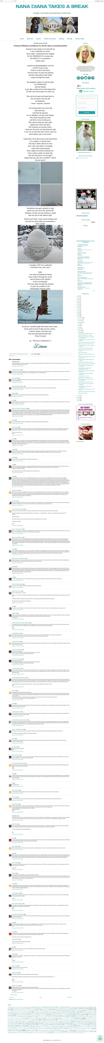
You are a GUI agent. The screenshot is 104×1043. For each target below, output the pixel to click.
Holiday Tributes (35, 1019)
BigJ (42, 1009)
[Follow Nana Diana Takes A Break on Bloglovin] (82, 216)
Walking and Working (81, 268)
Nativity (44, 1023)
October (80, 320)
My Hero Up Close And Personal (28, 1023)
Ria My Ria (36, 1027)
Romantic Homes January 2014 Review (85, 362)
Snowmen (18, 1028)
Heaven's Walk (15, 862)
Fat (19, 1015)
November (80, 319)
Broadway (9, 1010)
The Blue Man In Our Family (83, 376)
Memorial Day (58, 1022)
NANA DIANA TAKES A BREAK (52, 6)
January (80, 332)
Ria (32, 1027)
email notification (34, 1014)
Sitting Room (13, 1028)
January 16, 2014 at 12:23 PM (17, 645)
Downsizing (93, 1013)
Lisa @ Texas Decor (16, 641)
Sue (13, 464)
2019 (78, 307)
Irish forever (87, 1019)
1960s (9, 1007)
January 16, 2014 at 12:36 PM (17, 655)
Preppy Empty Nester (16, 711)
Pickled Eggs (67, 1024)
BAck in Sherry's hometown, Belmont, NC (85, 249)
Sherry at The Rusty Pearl (17, 529)
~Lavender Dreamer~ (16, 668)
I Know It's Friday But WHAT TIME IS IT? (85, 333)
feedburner (29, 1015)
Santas (67, 1027)
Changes (53, 1010)
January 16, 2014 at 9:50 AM (17, 609)
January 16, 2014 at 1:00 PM (17, 699)
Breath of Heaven (85, 1009)
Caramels (38, 1010)
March (79, 328)
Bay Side (72, 1008)
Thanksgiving (71, 1030)
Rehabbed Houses (11, 1027)
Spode (26, 1028)
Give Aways (87, 1016)
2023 (78, 301)
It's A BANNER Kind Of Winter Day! (84, 377)
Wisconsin (56, 1032)
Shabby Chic (82, 1027)
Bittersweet (57, 1009)
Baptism (62, 1008)
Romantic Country (49, 1027)
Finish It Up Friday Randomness (53, 1015)
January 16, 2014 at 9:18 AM (17, 554)
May (79, 325)
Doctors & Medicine (82, 1013)
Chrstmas (23, 1012)
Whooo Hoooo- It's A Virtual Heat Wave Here (86, 363)
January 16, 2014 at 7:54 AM (17, 445)
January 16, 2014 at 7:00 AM (17, 396)
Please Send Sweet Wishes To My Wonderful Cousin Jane (84, 369)
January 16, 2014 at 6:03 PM (17, 800)
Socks (22, 1028)
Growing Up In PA (40, 1018)
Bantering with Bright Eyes (55, 1008)
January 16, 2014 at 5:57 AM (17, 366)
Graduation (19, 1018)
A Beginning (29, 1007)
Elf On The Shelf (26, 1014)
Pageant (13, 1024)
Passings (21, 1024)
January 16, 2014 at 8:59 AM (17, 533)
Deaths (56, 1013)
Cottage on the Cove (91, 1012)
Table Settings (48, 1030)
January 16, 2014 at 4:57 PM (17, 770)
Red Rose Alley (15, 972)
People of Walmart (32, 1024)
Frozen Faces (33, 1016)
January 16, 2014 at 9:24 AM (17, 562)
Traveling (62, 1031)
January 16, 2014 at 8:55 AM (17, 525)
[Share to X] (37, 354)
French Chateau (78, 1015)
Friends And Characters (23, 1016)
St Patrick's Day (44, 1028)
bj (12, 783)
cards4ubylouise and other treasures (19, 720)
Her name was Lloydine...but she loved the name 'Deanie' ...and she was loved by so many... (85, 273)
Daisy (46, 1013)
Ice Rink (69, 1019)
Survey (90, 1028)
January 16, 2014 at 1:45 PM (17, 716)
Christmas (80, 1010)
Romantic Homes (57, 1027)
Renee (13, 931)
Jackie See (14, 500)
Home (22, 39)
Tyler (77, 1031)
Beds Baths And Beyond (17, 1009)
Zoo (82, 1032)
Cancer (34, 1010)
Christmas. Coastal (17, 1012)
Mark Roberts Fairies (19, 1022)
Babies (37, 1008)
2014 (78, 315)
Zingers (79, 1032)
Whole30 (42, 1032)
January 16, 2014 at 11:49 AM (17, 637)
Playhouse (72, 1024)
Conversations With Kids (64, 1012)
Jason (95, 1019)
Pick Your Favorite (46, 1024)
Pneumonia (78, 1024)
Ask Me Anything (25, 1008)
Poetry (86, 1024)
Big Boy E (38, 1009)
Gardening (70, 1016)
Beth (13, 400)
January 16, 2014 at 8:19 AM (17, 486)
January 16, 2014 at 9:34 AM (17, 573)
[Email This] (34, 354)
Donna (13, 549)
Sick (86, 1027)
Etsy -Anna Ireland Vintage (55, 1014)
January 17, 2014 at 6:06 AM (17, 950)
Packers (9, 1024)
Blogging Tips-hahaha (64, 1009)
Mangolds (9, 1022)
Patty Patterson (15, 490)
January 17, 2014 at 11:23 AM (17, 962)
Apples (9, 1008)
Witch (60, 1032)
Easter (13, 1014)
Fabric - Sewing (70, 1014)
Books (70, 1009)
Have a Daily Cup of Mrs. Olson (18, 763)
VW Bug (24, 1032)
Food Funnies (71, 1015)
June (79, 323)
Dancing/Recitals (51, 1013)
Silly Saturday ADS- (92, 1027)
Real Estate (71, 1025)
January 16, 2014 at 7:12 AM (17, 404)
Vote (21, 1032)
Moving (91, 1022)
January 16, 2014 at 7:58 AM (17, 453)
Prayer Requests (11, 1025)
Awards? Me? (31, 1008)
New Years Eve (75, 1023)
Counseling (14, 1013)
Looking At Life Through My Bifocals (85, 282)
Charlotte (14, 873)
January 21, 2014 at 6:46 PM (17, 992)
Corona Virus (84, 1012)
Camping (22, 1010)
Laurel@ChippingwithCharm (17, 386)
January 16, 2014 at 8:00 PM (17, 849)
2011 (78, 399)
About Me (30, 39)
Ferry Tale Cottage (35, 1015)
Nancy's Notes (15, 427)
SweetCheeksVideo (41, 1030)
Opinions (93, 1023)
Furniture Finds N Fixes (61, 1016)
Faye (13, 853)
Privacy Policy (79, 39)
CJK (30, 1012)
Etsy (48, 1014)
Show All (94, 290)
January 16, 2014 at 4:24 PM (17, 743)
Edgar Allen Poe (18, 1014)
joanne (13, 738)
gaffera (51, 1040)
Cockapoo (35, 1012)
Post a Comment (14, 994)
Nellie (13, 773)
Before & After (25, 1009)
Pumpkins (44, 1025)
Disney (76, 1013)
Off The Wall (87, 1023)
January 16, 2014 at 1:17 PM (17, 708)
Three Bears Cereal (36, 1031)
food (66, 1015)
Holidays (43, 1019)
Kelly (13, 476)
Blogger (59, 1040)
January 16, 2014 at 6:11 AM (17, 374)
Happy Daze (78, 1018)
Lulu (71, 1021)
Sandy (64, 1027)
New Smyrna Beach (56, 1023)
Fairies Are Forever (50, 39)
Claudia (13, 954)
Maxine (29, 1022)
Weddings (28, 1032)
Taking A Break (55, 1030)
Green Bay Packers (32, 1018)
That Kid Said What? (79, 1030)
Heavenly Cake (27, 1019)
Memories (64, 1022)
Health (19, 1019)
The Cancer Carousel (88, 1030)
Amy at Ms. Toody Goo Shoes (18, 914)
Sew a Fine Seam (15, 790)
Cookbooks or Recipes (75, 1012)
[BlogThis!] (35, 354)
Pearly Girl (26, 1024)
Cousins (27, 1013)
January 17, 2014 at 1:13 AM (17, 943)
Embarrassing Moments (42, 1014)
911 (24, 1007)
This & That (30, 1031)
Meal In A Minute (49, 1022)
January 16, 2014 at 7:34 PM (17, 842)
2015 (78, 314)
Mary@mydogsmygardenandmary (19, 677)
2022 (78, 302)
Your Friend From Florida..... (83, 244)
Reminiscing (22, 1027)
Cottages (9, 1013)
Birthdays (51, 1009)
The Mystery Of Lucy (23, 1031)
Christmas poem (10, 1012)
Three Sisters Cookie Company (46, 1031)
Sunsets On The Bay (80, 1028)
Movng (95, 1022)
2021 (78, 304)
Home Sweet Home (51, 1019)
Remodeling (28, 1027)
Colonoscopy (40, 1012)
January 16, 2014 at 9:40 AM (17, 580)
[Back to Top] (100, 1038)
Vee (13, 577)
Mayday (37, 1022)
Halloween (57, 1018)
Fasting (17, 1015)
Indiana (73, 1019)
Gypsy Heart (14, 824)
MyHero (39, 1023)
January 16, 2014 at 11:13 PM (17, 928)
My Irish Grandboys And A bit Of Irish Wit (85, 343)
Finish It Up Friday (43, 1015)
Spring (38, 1028)
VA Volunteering (81, 1031)
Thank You (65, 1030)
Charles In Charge (61, 1010)
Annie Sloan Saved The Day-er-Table (85, 348)
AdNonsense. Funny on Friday (38, 1007)
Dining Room (71, 1013)
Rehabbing (17, 1027)
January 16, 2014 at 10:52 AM (17, 629)
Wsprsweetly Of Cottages (17, 903)
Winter (13, 355)
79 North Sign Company (19, 1007)
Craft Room (41, 1013)
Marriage (25, 1022)
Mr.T (9, 1023)
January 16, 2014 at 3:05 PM (17, 734)
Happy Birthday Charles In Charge (67, 1018)
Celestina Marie (15, 804)
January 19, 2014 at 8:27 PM (17, 981)
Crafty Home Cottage (82, 252)
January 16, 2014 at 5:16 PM (17, 779)
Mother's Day (86, 1022)
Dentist (60, 1013)
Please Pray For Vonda (82, 352)
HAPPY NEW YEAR (89, 1018)
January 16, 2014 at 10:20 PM (17, 918)
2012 (78, 397)
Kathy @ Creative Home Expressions (19, 408)
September (80, 322)
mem (54, 1022)
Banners (48, 1008)
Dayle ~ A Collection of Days (17, 729)
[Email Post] (32, 353)
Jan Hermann (14, 378)
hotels (59, 1019)
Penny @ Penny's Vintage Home (18, 558)
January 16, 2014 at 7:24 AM (17, 435)
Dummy (9, 1014)
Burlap (13, 1010)
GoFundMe (9, 1018)
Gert (13, 838)
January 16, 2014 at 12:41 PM (17, 674)
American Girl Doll (72, 1007)
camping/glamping (28, 1010)
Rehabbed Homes (92, 1025)
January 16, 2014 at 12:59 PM (17, 686)
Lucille (13, 883)
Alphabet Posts (64, 1007)
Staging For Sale (51, 1028)
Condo (45, 1012)
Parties (17, 1024)
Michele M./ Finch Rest (16, 591)
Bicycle (34, 1009)
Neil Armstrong (49, 1023)
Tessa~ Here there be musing (18, 509)
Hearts (23, 1019)
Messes (68, 1022)
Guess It (47, 1018)
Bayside (77, 1008)
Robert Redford (42, 1027)
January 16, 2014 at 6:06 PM (17, 812)
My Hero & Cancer (15, 1023)
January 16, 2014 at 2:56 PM (17, 725)
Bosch (74, 1009)
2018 (78, 309)
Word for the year (65, 1032)
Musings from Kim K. (16, 369)
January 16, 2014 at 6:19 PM (17, 834)
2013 (78, 395)
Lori (13, 947)
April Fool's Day (14, 1008)
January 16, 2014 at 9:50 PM (17, 910)
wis (53, 1032)
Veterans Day (16, 1032)
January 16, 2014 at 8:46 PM (17, 869)
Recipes (61, 39)
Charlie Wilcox (70, 1010)
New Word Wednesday (66, 1023)
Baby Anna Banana (42, 1008)
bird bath (46, 1009)
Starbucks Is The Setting (61, 1028)
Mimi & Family (76, 1022)
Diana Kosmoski (65, 1013)
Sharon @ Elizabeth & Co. (17, 537)
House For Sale (64, 1019)
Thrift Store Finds (56, 1031)
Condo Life (57, 1012)
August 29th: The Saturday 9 (82, 245)
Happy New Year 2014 (82, 393)
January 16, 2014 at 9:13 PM (17, 889)
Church (27, 1012)
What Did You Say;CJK (35, 1032)
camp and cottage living (17, 649)
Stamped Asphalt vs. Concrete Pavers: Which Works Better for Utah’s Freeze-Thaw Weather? (85, 263)
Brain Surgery (78, 1009)
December (80, 317)
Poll (90, 1024)
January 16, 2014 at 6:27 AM (17, 382)
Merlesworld (14, 746)
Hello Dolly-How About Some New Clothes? (86, 391)
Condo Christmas (51, 1012)
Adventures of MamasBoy (51, 1007)
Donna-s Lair (14, 965)
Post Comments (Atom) (18, 999)
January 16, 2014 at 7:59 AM (17, 460)
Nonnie (13, 449)
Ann (13, 922)
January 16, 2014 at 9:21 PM (17, 899)
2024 (78, 299)
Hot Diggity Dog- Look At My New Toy (85, 382)
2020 (78, 306)
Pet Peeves (40, 1024)
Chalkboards (49, 1010)
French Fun (85, 1015)
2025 (78, 297)
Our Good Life (80, 261)
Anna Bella (78, 1007)
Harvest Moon (15, 1019)
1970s (12, 1007)
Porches (93, 1024)
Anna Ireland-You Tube (85, 1007)
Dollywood (88, 1013)
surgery (86, 1028)
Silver (9, 1028)
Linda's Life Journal (81, 271)
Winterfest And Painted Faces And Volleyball (86, 342)
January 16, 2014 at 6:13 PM (17, 820)
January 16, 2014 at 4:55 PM (17, 759)
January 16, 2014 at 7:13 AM (17, 416)
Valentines (92, 1031)
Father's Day (24, 1015)
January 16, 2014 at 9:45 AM (17, 602)
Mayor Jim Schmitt (43, 1022)
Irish (82, 1019)
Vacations (87, 1031)
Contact (38, 39)
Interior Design (78, 1019)
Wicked (46, 1032)
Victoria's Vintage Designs (17, 584)
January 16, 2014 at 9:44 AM (17, 587)
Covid (31, 1013)
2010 (78, 400)
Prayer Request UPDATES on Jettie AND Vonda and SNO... (86, 337)
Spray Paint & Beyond (32, 1028)
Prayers (29, 1025)
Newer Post (11, 997)
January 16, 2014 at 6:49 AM (17, 389)
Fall (85, 1014)
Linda (13, 438)
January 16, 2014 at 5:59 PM (17, 793)
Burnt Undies (18, 1010)
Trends (68, 1031)
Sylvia (13, 703)
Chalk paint (44, 1010)
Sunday (73, 1028)
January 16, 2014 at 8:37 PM (17, 858)
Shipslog (79, 248)
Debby (13, 420)
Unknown (14, 690)
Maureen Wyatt (15, 846)
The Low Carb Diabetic (82, 277)
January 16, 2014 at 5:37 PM (17, 786)
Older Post (69, 997)
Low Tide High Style (16, 893)
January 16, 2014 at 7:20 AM (17, 423)
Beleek (30, 1009)
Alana (59, 1007)
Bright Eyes (91, 1009)
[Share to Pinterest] (39, 354)
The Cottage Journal (14, 1031)
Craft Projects (35, 1013)
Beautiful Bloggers (85, 1008)
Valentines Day (10, 1032)
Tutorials (72, 1031)
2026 (78, 296)
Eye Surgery (63, 1014)
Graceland (14, 1018)
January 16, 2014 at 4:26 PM (17, 751)
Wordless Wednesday (73, 1032)
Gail (13, 606)
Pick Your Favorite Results (57, 1024)
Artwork (19, 1008)
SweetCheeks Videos (30, 1030)
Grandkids (25, 1018)
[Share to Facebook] (38, 354)
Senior (78, 1027)
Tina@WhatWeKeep (16, 633)
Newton (80, 1023)
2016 (78, 312)
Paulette (13, 393)
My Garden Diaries (16, 755)
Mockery (81, 1022)
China (76, 1010)
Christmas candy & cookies (90, 1010)
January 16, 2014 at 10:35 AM (17, 619)
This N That (14, 797)
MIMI (72, 1022)
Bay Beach (67, 1008)
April (79, 327)
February (80, 330)
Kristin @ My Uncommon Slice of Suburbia (20, 622)
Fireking (62, 1015)
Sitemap (69, 39)
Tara (61, 1030)
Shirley (13, 566)
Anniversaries (92, 1007)
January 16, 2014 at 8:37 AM (17, 505)
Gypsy (51, 1018)
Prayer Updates (22, 1025)
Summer (69, 1028)
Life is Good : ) (80, 267)
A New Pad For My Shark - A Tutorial (85, 335)
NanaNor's (14, 613)
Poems (82, 1024)
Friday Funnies (90, 1015)
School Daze (72, 1027)
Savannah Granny (15, 985)
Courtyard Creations (21, 1013)
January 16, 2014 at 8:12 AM (17, 472)
